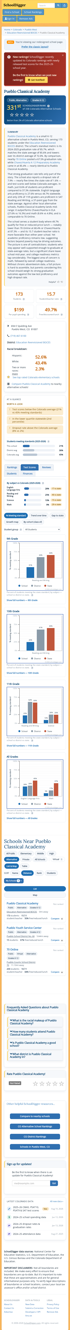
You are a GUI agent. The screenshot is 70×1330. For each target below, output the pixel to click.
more (15, 373)
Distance (27, 873)
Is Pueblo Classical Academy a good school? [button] (33, 1044)
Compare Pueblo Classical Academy (31, 383)
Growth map (12, 521)
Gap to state (57, 515)
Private (25, 859)
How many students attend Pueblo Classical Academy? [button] (32, 1033)
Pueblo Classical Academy (22, 136)
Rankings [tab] (12, 467)
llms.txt (28, 1315)
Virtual (57, 859)
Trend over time (38, 515)
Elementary (26, 853)
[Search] (58, 5)
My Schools (12, 880)
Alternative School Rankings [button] (35, 1126)
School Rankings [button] (33, 12)
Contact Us (9, 1308)
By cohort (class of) (33, 521)
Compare (55, 918)
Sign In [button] (10, 18)
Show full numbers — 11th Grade (23, 745)
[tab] (35, 1022)
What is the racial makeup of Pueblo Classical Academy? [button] (33, 1022)
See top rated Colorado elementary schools (36, 377)
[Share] (64, 5)
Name (15, 873)
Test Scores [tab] (29, 467)
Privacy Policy (53, 1304)
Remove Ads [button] (26, 18)
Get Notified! (38, 79)
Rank (39, 873)
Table (24, 866)
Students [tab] (12, 473)
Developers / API (32, 1311)
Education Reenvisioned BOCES (33, 342)
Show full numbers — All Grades (22, 818)
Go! (54, 1183)
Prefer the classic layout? (35, 46)
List (35, 888)
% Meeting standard (16, 515)
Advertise (8, 1311)
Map (35, 895)
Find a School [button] (12, 12)
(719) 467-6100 (18, 335)
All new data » (56, 1201)
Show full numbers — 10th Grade (23, 672)
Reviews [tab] (46, 467)
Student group (12, 529)
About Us (8, 1304)
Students (51, 873)
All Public (10, 853)
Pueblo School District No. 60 (21, 936)
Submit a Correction (34, 1308)
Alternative (11, 859)
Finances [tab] (28, 473)
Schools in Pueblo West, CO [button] (35, 1146)
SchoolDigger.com (32, 1323)
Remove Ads (52, 1311)
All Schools (40, 859)
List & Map (12, 866)
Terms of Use (53, 1308)
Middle (40, 853)
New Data (29, 1304)
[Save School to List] (62, 918)
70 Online (21, 159)
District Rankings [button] (35, 1136)
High (51, 853)
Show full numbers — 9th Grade (22, 600)
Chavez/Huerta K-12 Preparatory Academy (37, 162)
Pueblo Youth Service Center (24, 927)
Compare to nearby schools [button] (35, 1116)
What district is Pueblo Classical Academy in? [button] (30, 1055)
